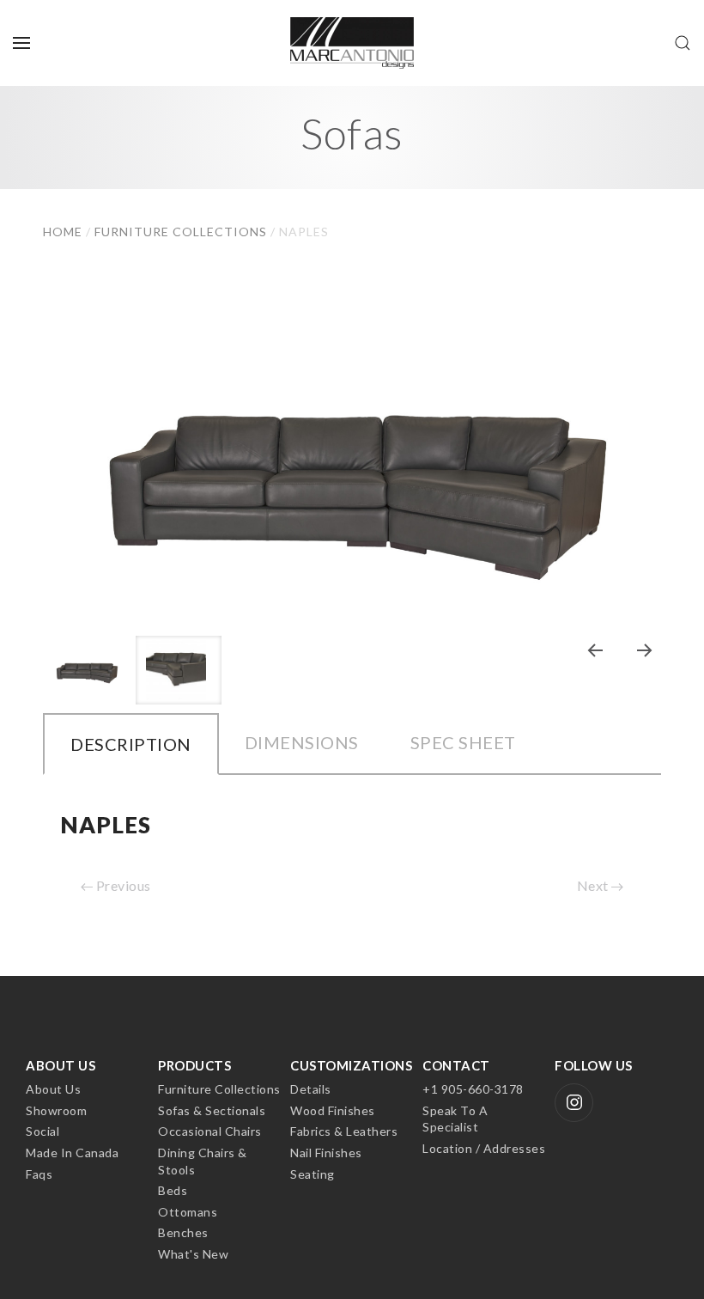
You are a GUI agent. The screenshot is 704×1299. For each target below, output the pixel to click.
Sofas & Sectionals (211, 1110)
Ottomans (187, 1211)
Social (42, 1131)
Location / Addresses (483, 1148)
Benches (183, 1232)
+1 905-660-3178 (473, 1089)
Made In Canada (72, 1152)
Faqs (39, 1174)
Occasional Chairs (210, 1131)
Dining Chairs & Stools (202, 1161)
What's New (193, 1254)
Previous (122, 885)
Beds (172, 1190)
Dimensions (302, 742)
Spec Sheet (463, 742)
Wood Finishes (332, 1110)
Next (594, 885)
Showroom (56, 1110)
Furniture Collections (219, 1089)
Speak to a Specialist (455, 1119)
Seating (312, 1174)
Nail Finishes (326, 1152)
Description (130, 744)
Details (310, 1089)
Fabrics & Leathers (344, 1131)
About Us (53, 1089)
